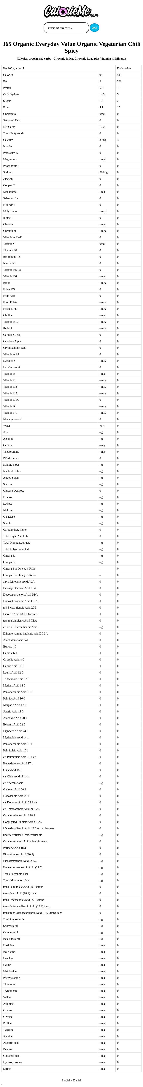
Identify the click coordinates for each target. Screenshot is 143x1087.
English (66, 1080)
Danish (77, 1080)
